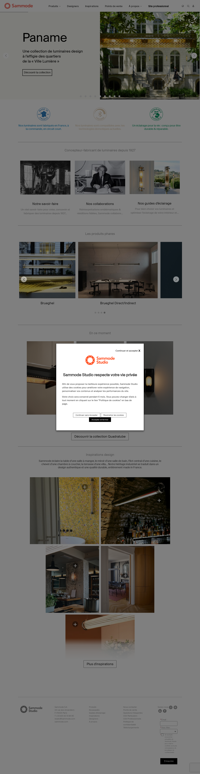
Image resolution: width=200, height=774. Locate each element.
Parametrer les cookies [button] (113, 415)
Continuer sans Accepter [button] (87, 415)
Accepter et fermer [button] (100, 419)
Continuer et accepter (127, 350)
